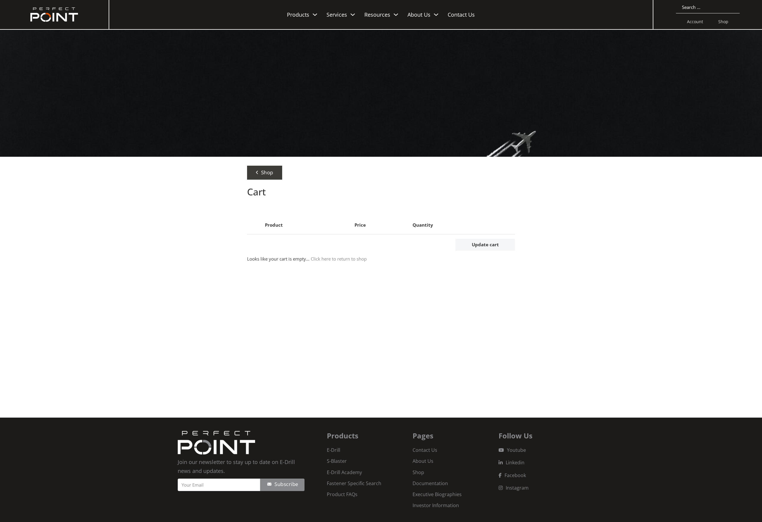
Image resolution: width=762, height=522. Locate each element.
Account (695, 21)
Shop (723, 21)
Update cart (485, 244)
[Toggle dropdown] (315, 14)
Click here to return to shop (339, 259)
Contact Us (461, 14)
